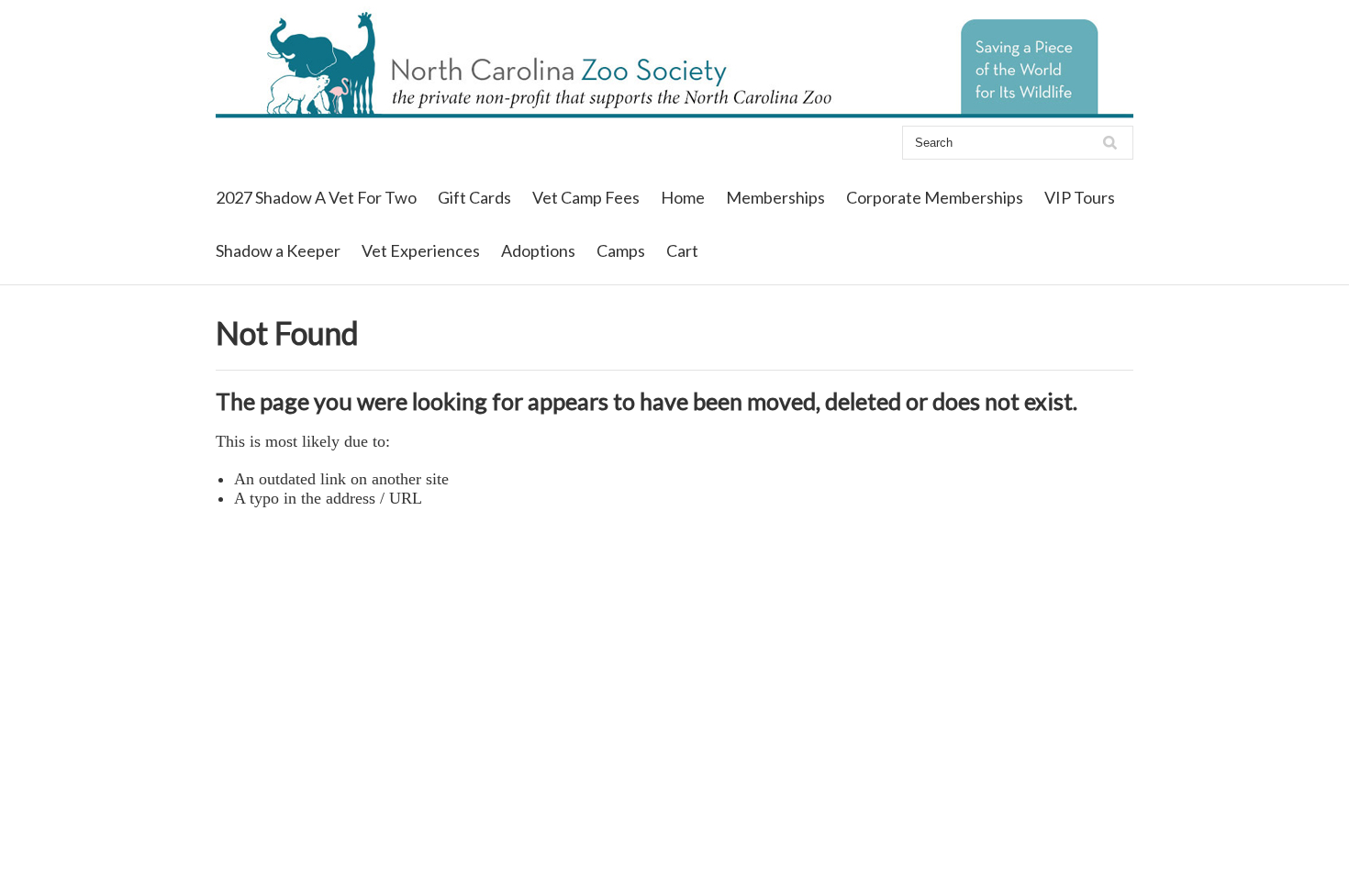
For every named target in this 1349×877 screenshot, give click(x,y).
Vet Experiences (421, 250)
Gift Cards (474, 197)
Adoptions (538, 250)
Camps (620, 250)
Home (683, 197)
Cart (682, 250)
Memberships (775, 197)
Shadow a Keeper (278, 250)
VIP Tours (1079, 197)
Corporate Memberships (934, 197)
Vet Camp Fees (586, 197)
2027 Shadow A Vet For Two (316, 197)
